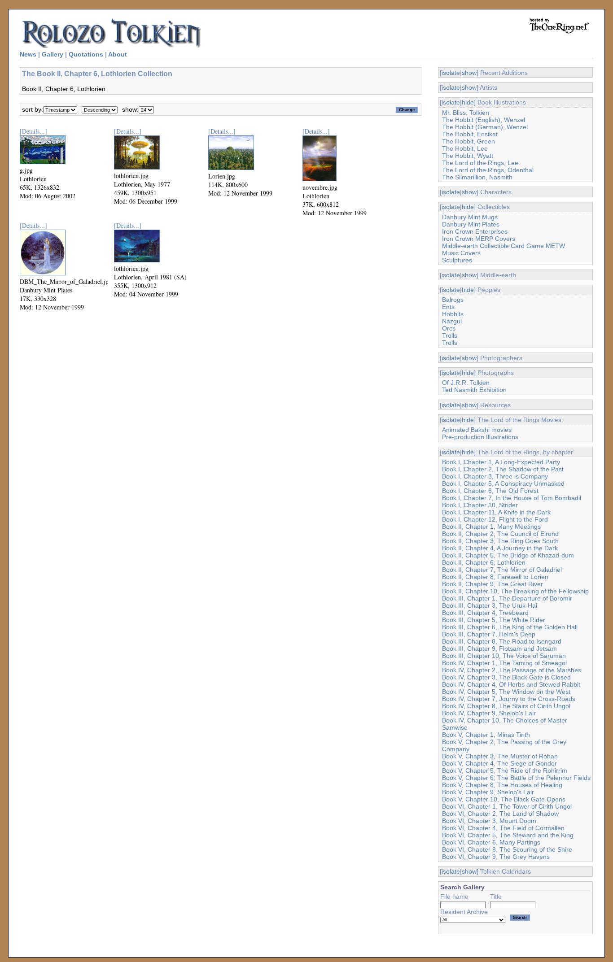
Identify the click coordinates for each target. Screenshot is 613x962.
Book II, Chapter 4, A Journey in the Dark (500, 548)
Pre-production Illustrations (480, 436)
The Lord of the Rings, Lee (480, 162)
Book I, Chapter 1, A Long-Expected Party (501, 462)
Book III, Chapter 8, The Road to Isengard (501, 641)
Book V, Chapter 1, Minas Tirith (486, 734)
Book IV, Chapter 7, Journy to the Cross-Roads (508, 698)
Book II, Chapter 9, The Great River (492, 584)
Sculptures (457, 260)
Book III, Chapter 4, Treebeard (485, 612)
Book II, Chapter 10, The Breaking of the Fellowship (515, 591)
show (469, 72)
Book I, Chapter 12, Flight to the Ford (495, 519)
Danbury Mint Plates (470, 224)
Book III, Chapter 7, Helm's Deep (488, 634)
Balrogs (453, 299)
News (28, 54)
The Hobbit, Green (468, 141)
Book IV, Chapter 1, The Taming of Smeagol (504, 662)
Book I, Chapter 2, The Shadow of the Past (503, 469)
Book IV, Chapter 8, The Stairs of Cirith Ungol (506, 706)
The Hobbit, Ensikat (470, 134)
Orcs (448, 328)
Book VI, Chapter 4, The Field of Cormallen (503, 827)
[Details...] (33, 131)
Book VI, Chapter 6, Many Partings (491, 842)
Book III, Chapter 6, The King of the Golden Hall (510, 627)
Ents (448, 306)
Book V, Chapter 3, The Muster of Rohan (500, 756)
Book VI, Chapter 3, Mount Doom (489, 820)
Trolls (449, 335)
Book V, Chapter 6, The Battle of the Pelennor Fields (516, 777)
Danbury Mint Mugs (470, 217)
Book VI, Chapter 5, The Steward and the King (508, 835)
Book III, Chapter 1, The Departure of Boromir (507, 598)
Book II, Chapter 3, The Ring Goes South (500, 540)
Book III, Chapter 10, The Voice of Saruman (504, 655)
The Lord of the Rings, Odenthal (488, 170)
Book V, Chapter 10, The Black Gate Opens (503, 799)
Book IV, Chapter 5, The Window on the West (506, 691)
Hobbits (453, 314)
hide (468, 102)
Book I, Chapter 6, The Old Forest (490, 490)
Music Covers (461, 253)
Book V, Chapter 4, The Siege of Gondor (499, 763)
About (117, 54)
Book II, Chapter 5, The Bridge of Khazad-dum (508, 555)
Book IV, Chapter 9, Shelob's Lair (489, 713)
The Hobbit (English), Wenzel (483, 119)
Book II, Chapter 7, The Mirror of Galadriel (502, 569)
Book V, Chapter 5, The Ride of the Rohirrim (504, 770)
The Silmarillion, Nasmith (477, 177)
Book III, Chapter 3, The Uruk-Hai (489, 605)
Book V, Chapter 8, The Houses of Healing (502, 784)
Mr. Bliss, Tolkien (465, 112)
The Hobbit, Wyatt (467, 155)
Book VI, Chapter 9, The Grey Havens (496, 856)
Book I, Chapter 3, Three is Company (495, 476)
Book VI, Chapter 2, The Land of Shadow (500, 813)
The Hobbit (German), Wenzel (485, 127)
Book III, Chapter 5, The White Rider (493, 619)
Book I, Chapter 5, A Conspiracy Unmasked (503, 483)
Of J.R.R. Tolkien (466, 382)
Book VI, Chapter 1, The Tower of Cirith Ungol (507, 806)
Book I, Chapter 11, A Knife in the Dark (496, 512)
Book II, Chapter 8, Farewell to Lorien (495, 576)
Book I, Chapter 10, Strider (480, 505)
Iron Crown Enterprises (475, 231)
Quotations (86, 54)
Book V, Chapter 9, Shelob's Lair (488, 792)
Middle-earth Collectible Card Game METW (503, 245)
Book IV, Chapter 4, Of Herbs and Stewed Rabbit (511, 684)
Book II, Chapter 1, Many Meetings (491, 526)
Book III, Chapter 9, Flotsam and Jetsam (499, 648)
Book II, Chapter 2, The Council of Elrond (500, 533)
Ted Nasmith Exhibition (474, 389)
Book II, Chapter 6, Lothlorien (483, 562)
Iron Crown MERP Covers (478, 238)
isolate (451, 72)
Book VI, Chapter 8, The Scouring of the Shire (507, 849)
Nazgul (452, 321)
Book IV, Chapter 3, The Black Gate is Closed (506, 677)
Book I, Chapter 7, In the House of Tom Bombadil (511, 497)
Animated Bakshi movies (477, 429)
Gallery (52, 54)
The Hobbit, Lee (465, 148)
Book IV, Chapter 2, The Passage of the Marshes (511, 670)
